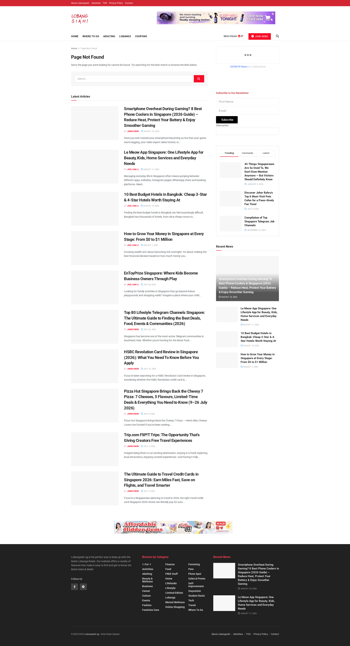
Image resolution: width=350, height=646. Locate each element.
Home (74, 36)
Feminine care (150, 609)
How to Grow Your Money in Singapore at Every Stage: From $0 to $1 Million (258, 358)
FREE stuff (171, 573)
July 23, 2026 (149, 369)
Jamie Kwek (133, 131)
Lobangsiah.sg (92, 634)
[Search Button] (199, 78)
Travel (192, 605)
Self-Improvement (196, 585)
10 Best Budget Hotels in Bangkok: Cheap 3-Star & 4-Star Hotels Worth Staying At (258, 337)
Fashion (146, 605)
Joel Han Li (133, 169)
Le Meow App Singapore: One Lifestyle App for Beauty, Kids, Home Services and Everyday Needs (163, 158)
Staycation (194, 590)
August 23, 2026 (151, 131)
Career (146, 590)
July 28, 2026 (149, 284)
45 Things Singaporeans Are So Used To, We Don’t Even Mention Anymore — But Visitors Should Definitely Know (259, 171)
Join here (261, 36)
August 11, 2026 (151, 169)
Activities (147, 569)
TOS (105, 3)
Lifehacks (171, 583)
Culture (146, 595)
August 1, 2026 (150, 245)
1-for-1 (146, 564)
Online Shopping (175, 607)
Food (168, 569)
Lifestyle (170, 588)
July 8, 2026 (149, 414)
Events (146, 600)
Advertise (96, 3)
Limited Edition (174, 592)
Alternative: (222, 125)
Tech (191, 600)
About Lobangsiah (80, 3)
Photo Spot (194, 573)
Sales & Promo (196, 578)
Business (147, 586)
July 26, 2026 (149, 329)
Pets (191, 569)
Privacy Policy (116, 3)
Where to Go (90, 36)
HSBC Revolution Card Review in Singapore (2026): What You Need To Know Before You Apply (161, 357)
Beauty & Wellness (147, 580)
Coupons (141, 36)
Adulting (109, 36)
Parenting (194, 564)
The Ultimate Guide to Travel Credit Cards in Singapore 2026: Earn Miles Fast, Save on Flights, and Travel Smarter (161, 480)
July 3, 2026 (149, 446)
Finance (170, 564)
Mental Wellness (175, 602)
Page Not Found (89, 48)
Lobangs (125, 36)
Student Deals (196, 595)
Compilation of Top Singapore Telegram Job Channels (259, 221)
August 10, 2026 (151, 206)
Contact (129, 3)
